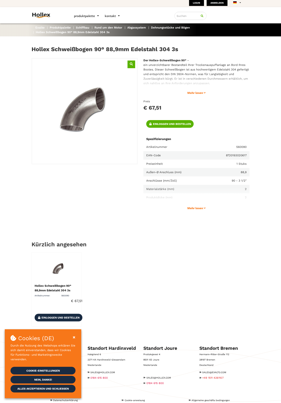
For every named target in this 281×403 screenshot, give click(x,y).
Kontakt (110, 16)
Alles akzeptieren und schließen (43, 388)
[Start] (47, 15)
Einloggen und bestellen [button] (171, 123)
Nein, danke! (43, 379)
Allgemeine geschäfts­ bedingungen (211, 400)
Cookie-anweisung (135, 400)
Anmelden (217, 3)
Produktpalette (84, 16)
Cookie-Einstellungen (43, 370)
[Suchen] (202, 16)
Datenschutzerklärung (65, 400)
